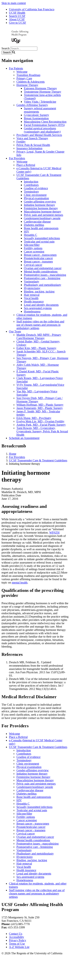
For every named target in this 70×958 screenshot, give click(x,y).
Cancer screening (34, 251)
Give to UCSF (17, 22)
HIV (26, 231)
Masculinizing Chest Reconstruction (45, 121)
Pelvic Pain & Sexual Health (33, 145)
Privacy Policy (17, 940)
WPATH (54, 532)
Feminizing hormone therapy (41, 208)
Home (12, 453)
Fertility (21, 141)
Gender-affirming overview (40, 201)
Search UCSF (17, 16)
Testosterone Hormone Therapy (42, 91)
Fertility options (33, 248)
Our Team (15, 331)
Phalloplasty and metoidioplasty (42, 284)
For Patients (16, 68)
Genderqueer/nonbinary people (42, 218)
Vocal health (31, 298)
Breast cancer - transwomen (40, 254)
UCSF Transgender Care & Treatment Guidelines (38, 460)
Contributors (31, 184)
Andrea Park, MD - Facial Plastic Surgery (41, 424)
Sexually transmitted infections (42, 238)
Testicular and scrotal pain (39, 241)
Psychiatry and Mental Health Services (39, 135)
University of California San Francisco (31, 9)
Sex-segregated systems (38, 308)
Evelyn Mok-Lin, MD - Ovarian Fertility (40, 421)
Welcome (21, 71)
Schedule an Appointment (24, 438)
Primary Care (24, 78)
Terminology (31, 191)
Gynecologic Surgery (36, 115)
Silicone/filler (32, 244)
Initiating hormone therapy (39, 204)
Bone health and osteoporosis (41, 228)
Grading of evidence (36, 188)
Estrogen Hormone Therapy (40, 88)
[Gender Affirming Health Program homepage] (20, 44)
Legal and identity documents (41, 304)
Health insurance (34, 301)
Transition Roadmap (28, 75)
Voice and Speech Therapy (32, 138)
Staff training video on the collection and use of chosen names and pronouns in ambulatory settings (40, 325)
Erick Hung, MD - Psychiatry (33, 418)
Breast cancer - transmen (38, 261)
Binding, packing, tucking (39, 291)
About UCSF (17, 19)
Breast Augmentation (36, 118)
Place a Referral (25, 165)
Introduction (31, 181)
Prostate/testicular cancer (38, 258)
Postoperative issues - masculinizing (45, 274)
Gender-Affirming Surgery (32, 105)
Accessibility (16, 937)
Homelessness (32, 311)
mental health (19, 582)
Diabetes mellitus (34, 224)
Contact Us (15, 933)
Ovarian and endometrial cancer (42, 268)
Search (5, 48)
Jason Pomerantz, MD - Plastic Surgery (39, 408)
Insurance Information (29, 148)
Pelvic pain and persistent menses (43, 214)
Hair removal (31, 294)
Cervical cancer (33, 264)
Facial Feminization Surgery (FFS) (44, 125)
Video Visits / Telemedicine (40, 101)
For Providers (17, 158)
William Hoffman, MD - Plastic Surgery (39, 404)
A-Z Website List (19, 947)
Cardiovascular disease (37, 221)
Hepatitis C (30, 234)
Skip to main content (13, 3)
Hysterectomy (32, 288)
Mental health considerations (40, 271)
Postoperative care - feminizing (42, 278)
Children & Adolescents (30, 81)
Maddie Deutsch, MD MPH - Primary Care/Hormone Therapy (38, 336)
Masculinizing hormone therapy (42, 211)
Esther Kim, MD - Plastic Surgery (36, 348)
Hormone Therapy (27, 85)
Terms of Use (17, 943)
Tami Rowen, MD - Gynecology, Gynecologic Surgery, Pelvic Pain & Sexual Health (42, 431)
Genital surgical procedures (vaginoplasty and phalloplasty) (42, 130)
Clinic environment (35, 194)
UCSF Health (17, 12)
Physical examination (36, 198)
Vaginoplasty (31, 281)
